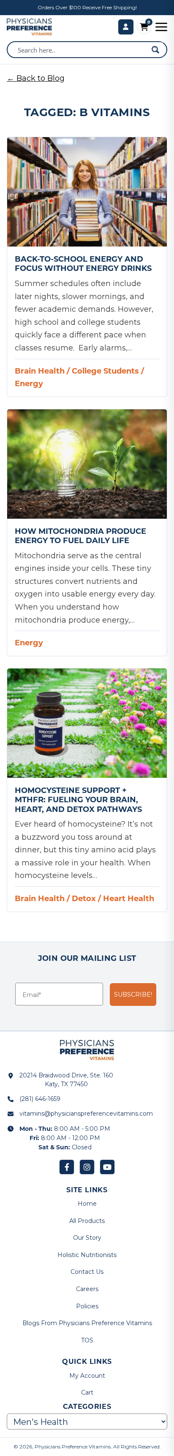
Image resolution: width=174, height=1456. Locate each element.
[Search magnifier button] (155, 49)
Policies (87, 1306)
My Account (87, 1375)
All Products (87, 1221)
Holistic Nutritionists (87, 1255)
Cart (87, 1392)
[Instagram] (87, 1167)
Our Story (87, 1237)
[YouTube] (107, 1167)
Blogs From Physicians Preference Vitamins (87, 1323)
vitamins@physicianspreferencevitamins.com (86, 1113)
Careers (87, 1289)
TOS (87, 1340)
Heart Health (128, 898)
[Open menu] (161, 27)
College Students (105, 371)
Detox (84, 898)
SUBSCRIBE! (133, 994)
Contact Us (87, 1272)
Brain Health (40, 371)
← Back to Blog (36, 78)
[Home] (29, 27)
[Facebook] (66, 1167)
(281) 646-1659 (39, 1099)
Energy (29, 383)
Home (87, 1203)
